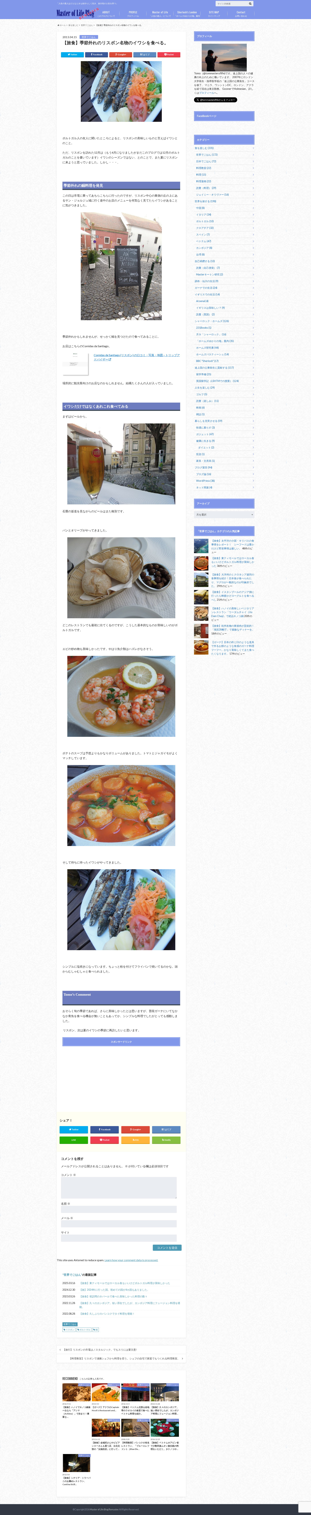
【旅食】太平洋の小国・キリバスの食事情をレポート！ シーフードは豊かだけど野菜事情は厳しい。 (232, 544)
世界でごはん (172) (207, 154)
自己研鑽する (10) (205, 261)
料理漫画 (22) (203, 181)
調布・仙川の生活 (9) (206, 281)
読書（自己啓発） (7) (208, 267)
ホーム (62, 25)
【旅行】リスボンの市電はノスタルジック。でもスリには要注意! (100, 1349)
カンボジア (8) (204, 247)
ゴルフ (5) (201, 394)
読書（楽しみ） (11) (207, 400)
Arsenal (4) (202, 301)
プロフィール (133, 13)
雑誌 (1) (200, 414)
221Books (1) (203, 327)
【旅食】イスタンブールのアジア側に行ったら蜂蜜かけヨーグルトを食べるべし (232, 595)
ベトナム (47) (203, 241)
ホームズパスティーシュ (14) (212, 354)
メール (67, 1218)
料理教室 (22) (203, 167)
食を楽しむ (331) (204, 147)
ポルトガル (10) (205, 221)
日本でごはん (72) (206, 161)
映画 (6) (200, 407)
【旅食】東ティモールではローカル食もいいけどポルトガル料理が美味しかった (124, 1283)
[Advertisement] (91, 1075)
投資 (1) (200, 454)
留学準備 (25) (203, 374)
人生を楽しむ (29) (205, 387)
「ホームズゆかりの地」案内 (187, 13)
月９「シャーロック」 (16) (211, 334)
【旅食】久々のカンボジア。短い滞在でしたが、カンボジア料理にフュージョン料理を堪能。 (129, 1304)
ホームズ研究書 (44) (207, 347)
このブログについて (106, 13)
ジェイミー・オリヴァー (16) (212, 194)
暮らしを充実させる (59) (208, 420)
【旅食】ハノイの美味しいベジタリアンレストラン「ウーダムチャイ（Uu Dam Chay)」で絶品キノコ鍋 (232, 612)
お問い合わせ (241, 13)
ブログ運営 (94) (203, 467)
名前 (65, 1203)
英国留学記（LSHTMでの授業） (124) (217, 380)
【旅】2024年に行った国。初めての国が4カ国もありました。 (114, 1289)
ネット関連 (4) (204, 487)
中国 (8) (200, 207)
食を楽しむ (73, 25)
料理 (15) (201, 174)
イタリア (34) (203, 214)
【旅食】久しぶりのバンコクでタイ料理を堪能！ (107, 1313)
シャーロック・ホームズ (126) (212, 321)
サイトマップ (214, 13)
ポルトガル (85, 1329)
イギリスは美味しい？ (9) (210, 307)
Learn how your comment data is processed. (131, 1260)
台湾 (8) (200, 254)
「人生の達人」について (160, 13)
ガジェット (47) (205, 434)
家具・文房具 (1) (205, 460)
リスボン (70, 1329)
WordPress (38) (205, 480)
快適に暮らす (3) (205, 427)
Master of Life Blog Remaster (104, 1509)
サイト (65, 1232)
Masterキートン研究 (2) (209, 274)
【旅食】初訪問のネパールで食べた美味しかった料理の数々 (113, 1296)
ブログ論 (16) (203, 474)
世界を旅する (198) (205, 201)
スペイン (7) (203, 234)
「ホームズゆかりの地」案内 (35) (215, 341)
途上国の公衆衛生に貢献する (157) (214, 367)
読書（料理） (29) (206, 187)
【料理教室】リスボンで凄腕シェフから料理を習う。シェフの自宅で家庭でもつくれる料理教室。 (124, 1358)
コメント (68, 1174)
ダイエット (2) (206, 447)
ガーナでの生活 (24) (206, 287)
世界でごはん (87, 25)
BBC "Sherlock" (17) (207, 360)
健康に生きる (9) (205, 440)
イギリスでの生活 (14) (207, 294)
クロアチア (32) (205, 227)
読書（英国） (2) (205, 314)
